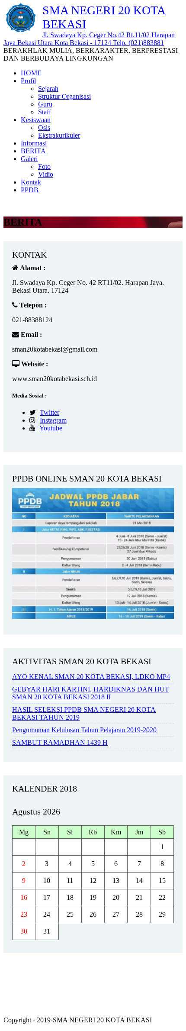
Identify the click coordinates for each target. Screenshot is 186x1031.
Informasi (34, 143)
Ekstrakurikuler (59, 135)
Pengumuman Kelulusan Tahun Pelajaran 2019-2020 (84, 730)
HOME (31, 73)
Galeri (29, 158)
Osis (44, 127)
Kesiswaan (36, 119)
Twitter (49, 412)
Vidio (45, 174)
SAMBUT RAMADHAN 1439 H (60, 742)
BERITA (33, 151)
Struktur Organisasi (64, 96)
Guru (45, 104)
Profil (28, 80)
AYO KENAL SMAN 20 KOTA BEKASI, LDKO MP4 (91, 676)
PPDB (29, 190)
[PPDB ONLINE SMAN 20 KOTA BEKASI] (93, 617)
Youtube (50, 428)
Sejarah (48, 88)
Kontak (31, 182)
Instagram (53, 420)
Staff (44, 112)
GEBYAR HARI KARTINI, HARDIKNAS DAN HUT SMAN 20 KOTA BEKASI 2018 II (90, 693)
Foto (44, 166)
